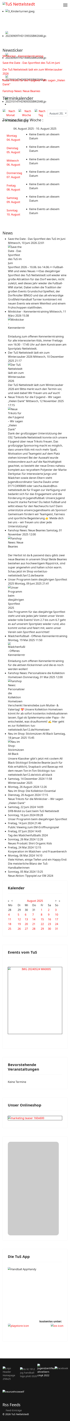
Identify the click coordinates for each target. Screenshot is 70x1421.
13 (26, 919)
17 (56, 919)
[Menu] (65, 5)
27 (26, 929)
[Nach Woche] (26, 113)
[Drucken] (9, 104)
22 (42, 924)
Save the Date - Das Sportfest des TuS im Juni (31, 63)
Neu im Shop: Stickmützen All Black (31, 733)
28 (33, 929)
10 (56, 914)
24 (56, 924)
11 (9, 919)
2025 (40, 901)
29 (42, 929)
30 (49, 929)
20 (26, 924)
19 (19, 924)
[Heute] (41, 113)
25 (9, 929)
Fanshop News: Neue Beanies (21, 91)
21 (33, 924)
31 (56, 929)
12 (19, 919)
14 (33, 919)
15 (42, 919)
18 (9, 924)
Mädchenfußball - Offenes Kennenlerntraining (37, 636)
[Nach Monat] (10, 113)
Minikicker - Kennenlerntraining (23, 56)
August (31, 901)
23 (49, 924)
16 (49, 919)
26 (19, 929)
